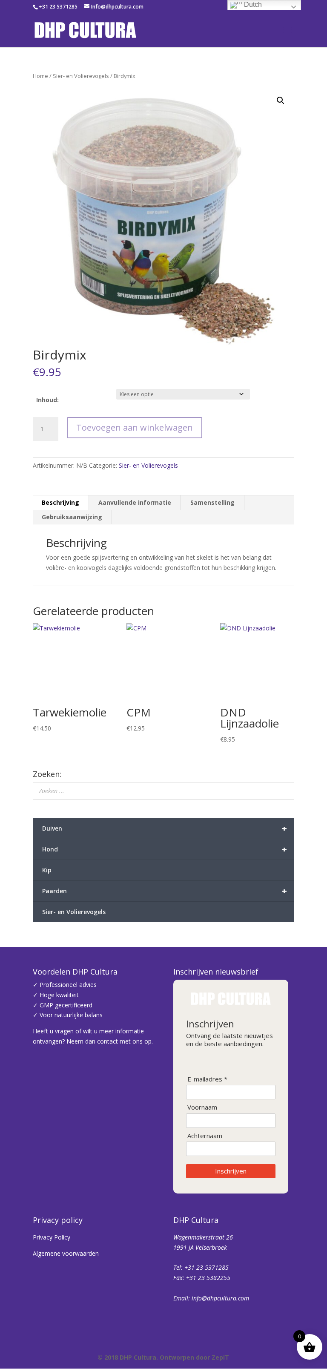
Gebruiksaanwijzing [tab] (72, 517)
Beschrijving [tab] (60, 502)
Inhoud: (47, 400)
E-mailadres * (207, 1079)
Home (40, 76)
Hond (164, 849)
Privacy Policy (51, 1237)
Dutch (252, 4)
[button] (280, 100)
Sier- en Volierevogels (81, 76)
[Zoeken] (285, 790)
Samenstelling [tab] (212, 502)
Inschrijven (231, 1171)
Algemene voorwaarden (66, 1253)
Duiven (164, 828)
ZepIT (220, 1357)
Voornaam (202, 1107)
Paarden (164, 891)
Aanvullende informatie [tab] (134, 502)
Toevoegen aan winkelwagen (134, 427)
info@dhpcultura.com (220, 1298)
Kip (47, 870)
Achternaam (204, 1136)
